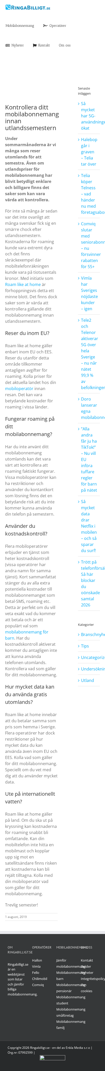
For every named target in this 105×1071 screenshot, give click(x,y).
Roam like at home (23, 284)
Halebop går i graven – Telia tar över (89, 152)
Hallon (37, 960)
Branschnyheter (89, 634)
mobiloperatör (19, 388)
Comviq (38, 984)
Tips (85, 646)
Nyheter (87, 972)
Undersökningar (89, 669)
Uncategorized (89, 657)
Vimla (36, 966)
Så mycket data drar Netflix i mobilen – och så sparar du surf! (89, 526)
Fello (35, 972)
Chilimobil (39, 978)
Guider (86, 966)
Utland (87, 680)
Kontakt (87, 960)
